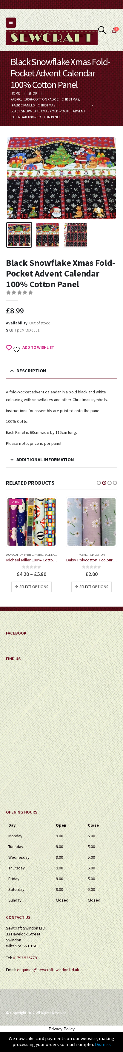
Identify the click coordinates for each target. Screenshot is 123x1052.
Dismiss (103, 1044)
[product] (91, 522)
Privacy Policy (62, 1028)
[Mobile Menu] (11, 23)
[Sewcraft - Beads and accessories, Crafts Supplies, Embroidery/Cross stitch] (52, 37)
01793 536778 (25, 957)
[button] (99, 482)
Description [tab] (31, 370)
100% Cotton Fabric (19, 555)
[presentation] (13, 178)
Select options (33, 586)
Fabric (38, 555)
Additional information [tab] (45, 459)
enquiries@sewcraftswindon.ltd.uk (48, 969)
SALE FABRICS (52, 555)
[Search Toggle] (102, 30)
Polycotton (97, 555)
